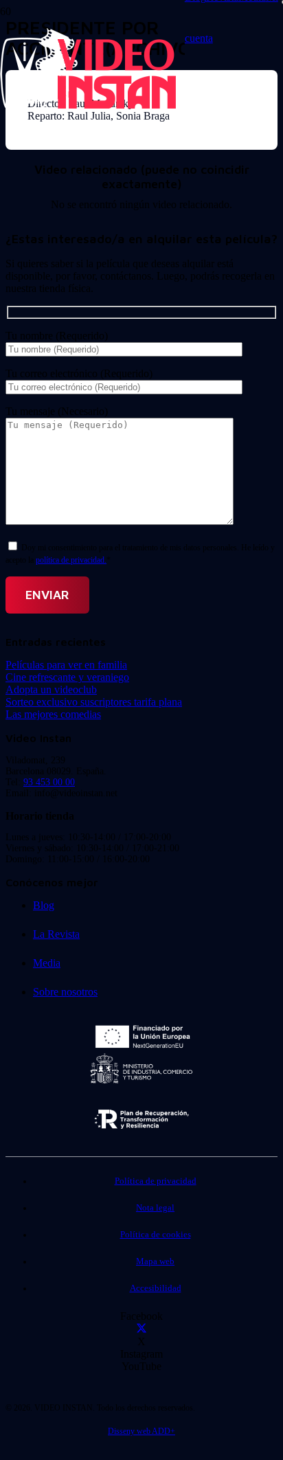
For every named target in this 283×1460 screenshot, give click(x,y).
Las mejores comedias (53, 714)
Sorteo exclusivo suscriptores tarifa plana (93, 702)
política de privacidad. (71, 560)
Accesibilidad (155, 1288)
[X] (141, 1329)
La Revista (56, 934)
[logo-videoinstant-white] (88, 107)
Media (46, 963)
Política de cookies (155, 1234)
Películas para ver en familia (66, 665)
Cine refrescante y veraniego (67, 677)
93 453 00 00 (49, 782)
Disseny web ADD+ (141, 1431)
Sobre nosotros (65, 992)
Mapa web (155, 1261)
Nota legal (155, 1208)
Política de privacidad (155, 1181)
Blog (43, 905)
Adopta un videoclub (51, 689)
